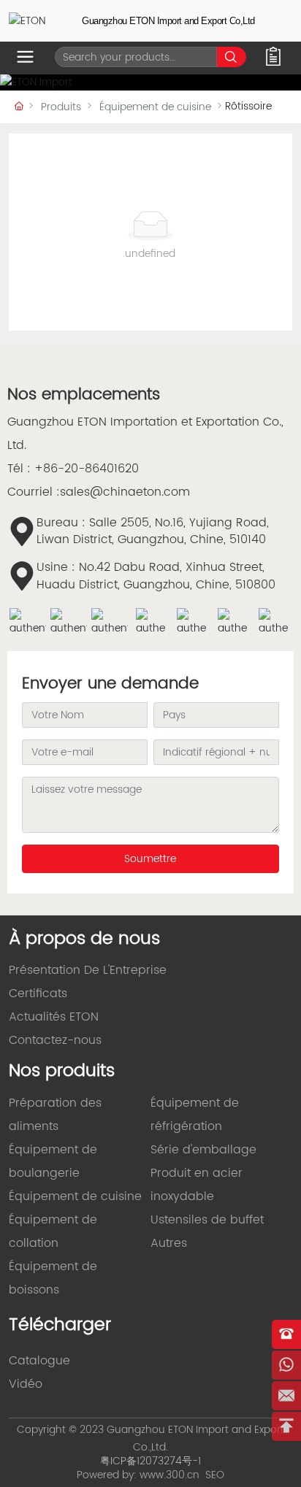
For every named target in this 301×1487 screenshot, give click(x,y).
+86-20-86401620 (86, 468)
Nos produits (62, 1071)
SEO (214, 1475)
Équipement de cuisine (155, 107)
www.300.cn (169, 1475)
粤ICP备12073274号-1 (150, 1461)
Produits (61, 107)
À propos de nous (84, 938)
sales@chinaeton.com (125, 492)
